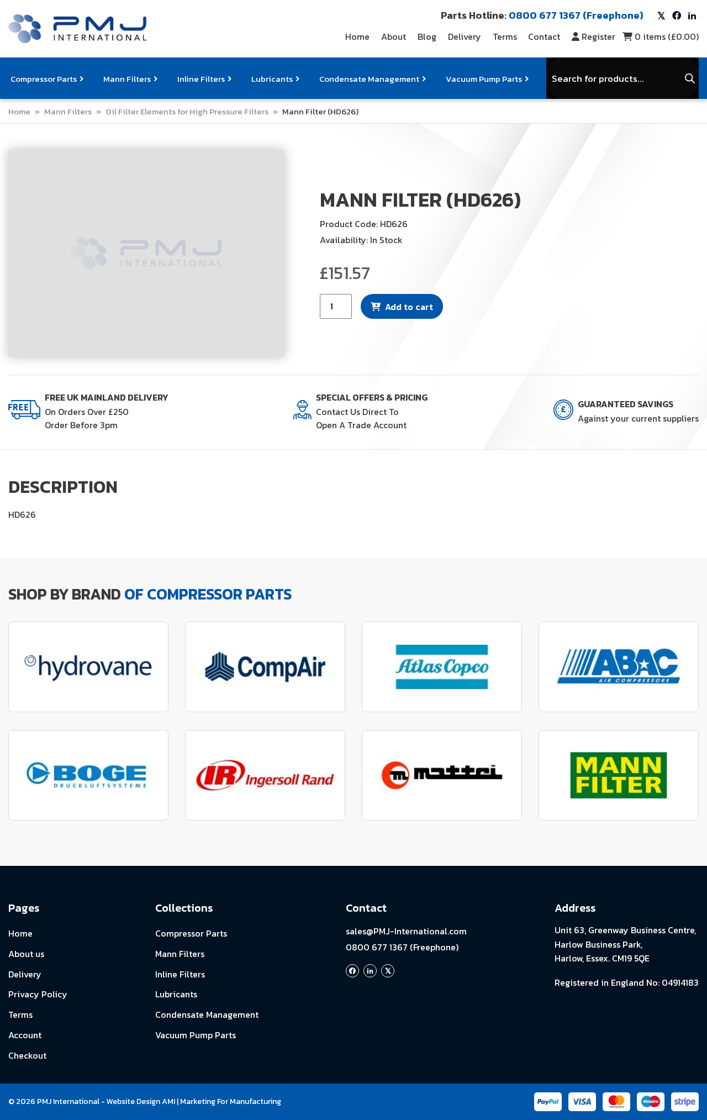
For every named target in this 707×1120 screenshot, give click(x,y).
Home (357, 36)
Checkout (27, 1055)
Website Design (133, 1101)
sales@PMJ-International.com (406, 931)
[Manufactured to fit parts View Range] (88, 775)
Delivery (464, 36)
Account (24, 1035)
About (393, 36)
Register (598, 36)
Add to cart (409, 306)
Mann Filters (127, 78)
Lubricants (272, 78)
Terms (505, 36)
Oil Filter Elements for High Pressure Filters (186, 111)
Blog (427, 36)
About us (26, 953)
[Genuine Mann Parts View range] (619, 775)
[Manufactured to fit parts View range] (88, 667)
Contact (544, 36)
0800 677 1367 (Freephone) (402, 947)
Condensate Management (369, 78)
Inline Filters (201, 78)
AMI (168, 1101)
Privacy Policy (37, 994)
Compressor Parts (43, 78)
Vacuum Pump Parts (484, 78)
